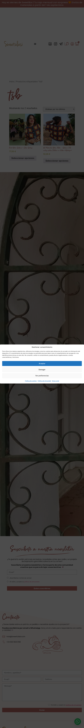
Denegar (42, 370)
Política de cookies (31, 381)
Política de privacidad (44, 381)
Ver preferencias (42, 376)
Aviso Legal (55, 381)
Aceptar (42, 363)
